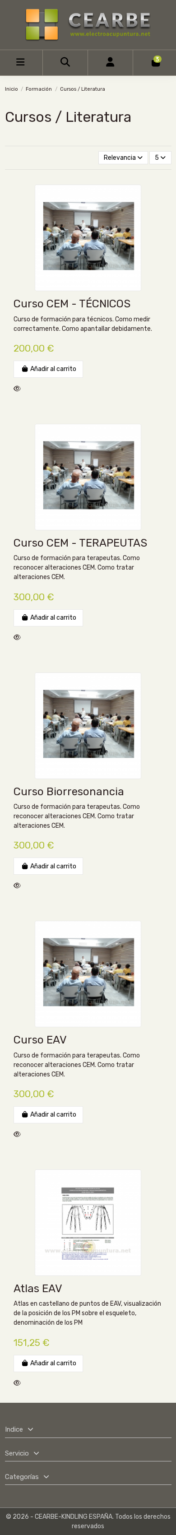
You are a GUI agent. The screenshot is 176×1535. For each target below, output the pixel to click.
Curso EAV (40, 1040)
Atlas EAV (38, 1288)
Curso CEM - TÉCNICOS (72, 303)
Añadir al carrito (53, 369)
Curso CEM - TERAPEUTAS (80, 543)
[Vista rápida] (19, 389)
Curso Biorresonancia (69, 791)
